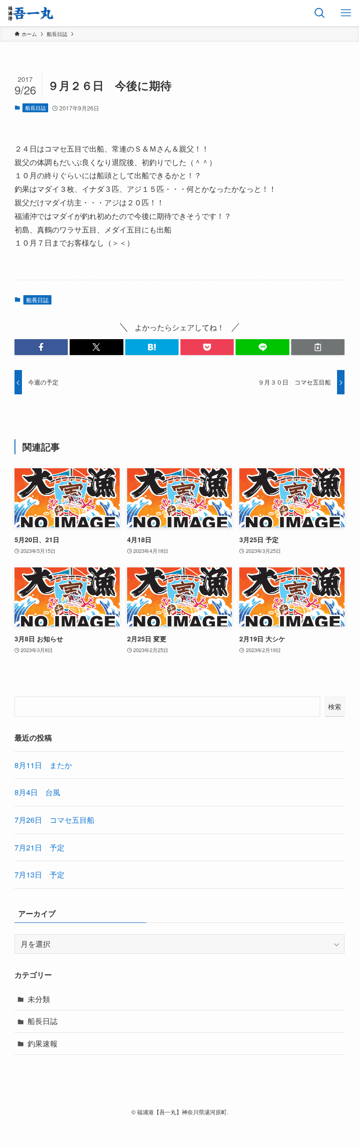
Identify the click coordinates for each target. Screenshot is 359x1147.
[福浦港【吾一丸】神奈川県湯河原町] (30, 13)
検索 (334, 706)
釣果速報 (42, 1043)
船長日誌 (35, 107)
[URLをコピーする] (318, 347)
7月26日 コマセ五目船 (54, 819)
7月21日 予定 (39, 847)
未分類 (39, 999)
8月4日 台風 (37, 792)
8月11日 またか (43, 765)
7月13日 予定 (39, 874)
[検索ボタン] (320, 13)
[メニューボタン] (346, 13)
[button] (41, 347)
